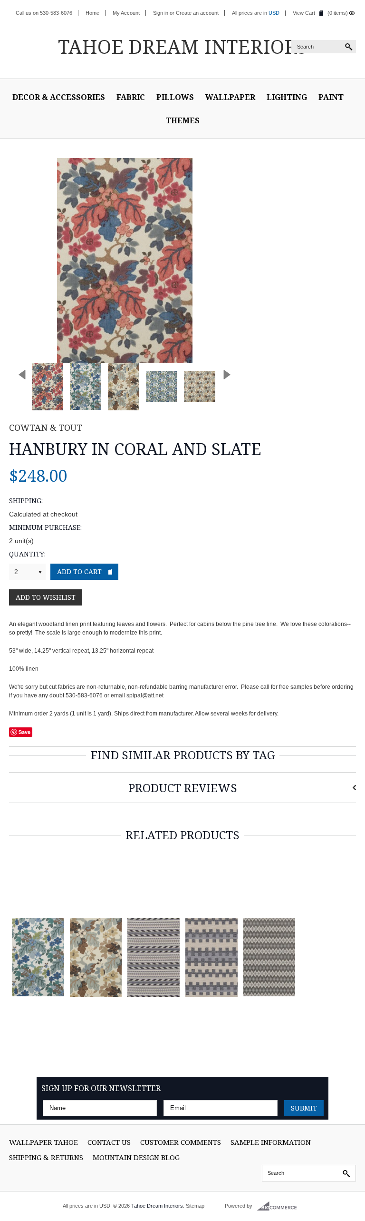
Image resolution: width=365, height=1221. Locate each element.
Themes (182, 120)
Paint (331, 97)
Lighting (287, 97)
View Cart (304, 13)
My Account (126, 13)
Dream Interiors (182, 46)
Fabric (130, 97)
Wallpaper (230, 97)
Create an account (197, 13)
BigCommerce (279, 1206)
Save (24, 731)
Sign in (160, 13)
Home (92, 13)
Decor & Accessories (58, 97)
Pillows (175, 97)
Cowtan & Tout (45, 427)
